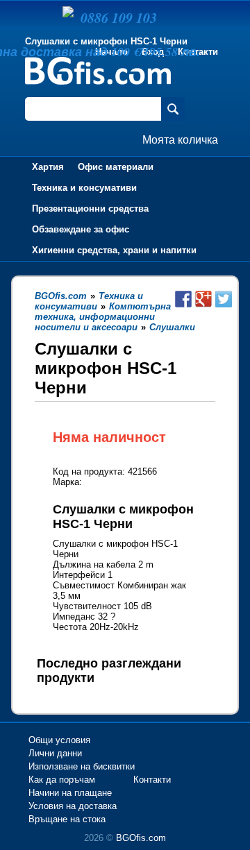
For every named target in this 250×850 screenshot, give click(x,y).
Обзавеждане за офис (80, 229)
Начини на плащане (70, 793)
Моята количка (180, 140)
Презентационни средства (90, 208)
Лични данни (55, 753)
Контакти (152, 779)
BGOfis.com (141, 838)
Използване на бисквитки (81, 766)
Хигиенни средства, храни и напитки (114, 250)
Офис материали (115, 167)
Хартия (48, 167)
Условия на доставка (72, 806)
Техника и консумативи (84, 187)
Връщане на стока (67, 819)
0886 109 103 (119, 17)
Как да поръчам (61, 779)
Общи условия (59, 740)
